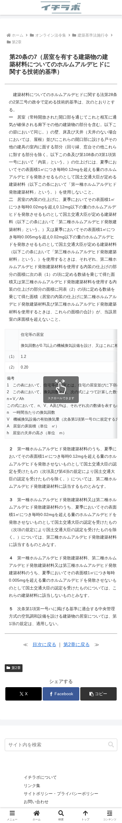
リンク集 (32, 785)
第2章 (16, 668)
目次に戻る (44, 644)
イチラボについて (40, 777)
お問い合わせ (36, 801)
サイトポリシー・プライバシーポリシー (61, 793)
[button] (98, 694)
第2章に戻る (76, 644)
